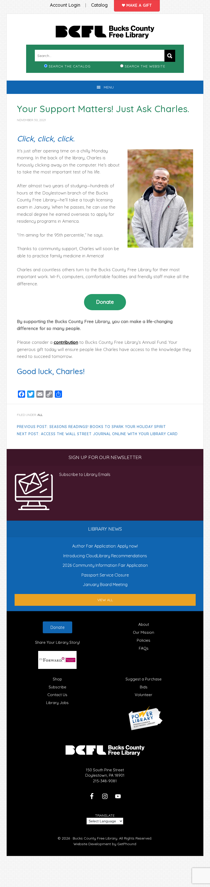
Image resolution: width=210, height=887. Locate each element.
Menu (109, 87)
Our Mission (143, 632)
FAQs (144, 648)
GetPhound (126, 844)
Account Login (65, 5)
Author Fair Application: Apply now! (105, 546)
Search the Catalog (70, 66)
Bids (144, 687)
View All (105, 600)
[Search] (169, 56)
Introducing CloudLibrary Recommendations (105, 555)
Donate (105, 302)
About (143, 624)
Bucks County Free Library (105, 33)
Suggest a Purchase (143, 679)
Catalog (99, 5)
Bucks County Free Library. (95, 838)
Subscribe (57, 687)
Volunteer (143, 694)
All (40, 415)
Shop (57, 679)
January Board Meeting (105, 584)
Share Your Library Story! (57, 642)
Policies (143, 640)
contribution (66, 342)
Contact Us (57, 694)
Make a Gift (138, 5)
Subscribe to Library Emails (84, 474)
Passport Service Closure (105, 575)
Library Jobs (57, 702)
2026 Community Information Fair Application (105, 565)
